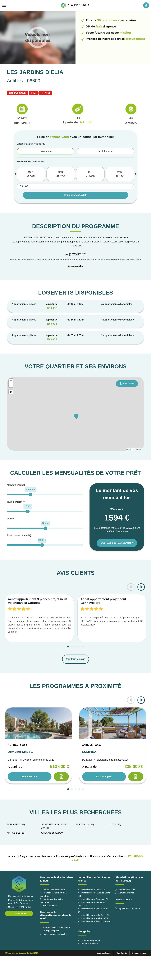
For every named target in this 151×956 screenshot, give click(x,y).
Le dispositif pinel (51, 930)
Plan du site (121, 953)
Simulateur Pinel (126, 893)
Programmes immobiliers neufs (36, 856)
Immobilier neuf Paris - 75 (92, 889)
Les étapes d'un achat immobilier (51, 901)
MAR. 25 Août (31, 174)
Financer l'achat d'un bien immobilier (53, 894)
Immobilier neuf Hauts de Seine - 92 (94, 894)
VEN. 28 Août (120, 174)
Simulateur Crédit (126, 889)
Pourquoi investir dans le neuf (56, 927)
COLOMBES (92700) (52, 833)
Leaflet (128, 449)
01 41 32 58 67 (19, 913)
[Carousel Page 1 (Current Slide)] (68, 646)
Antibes (119, 856)
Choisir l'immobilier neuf (54, 889)
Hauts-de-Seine (50, 905)
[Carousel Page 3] (75, 646)
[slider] (30, 494)
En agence (46, 151)
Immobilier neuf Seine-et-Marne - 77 (94, 923)
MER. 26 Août (60, 174)
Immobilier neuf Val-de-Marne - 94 (94, 910)
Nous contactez (104, 953)
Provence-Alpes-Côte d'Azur (71, 856)
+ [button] (11, 381)
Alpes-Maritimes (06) (100, 856)
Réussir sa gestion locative (55, 934)
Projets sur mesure (89, 943)
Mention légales (139, 953)
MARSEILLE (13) (16, 833)
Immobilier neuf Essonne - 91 (94, 899)
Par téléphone (105, 151)
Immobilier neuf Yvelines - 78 (94, 918)
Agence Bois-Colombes (129, 908)
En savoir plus (30, 776)
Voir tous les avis (75, 659)
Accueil (12, 856)
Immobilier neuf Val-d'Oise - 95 (95, 915)
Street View (128, 383)
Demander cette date (75, 195)
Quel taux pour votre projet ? (117, 543)
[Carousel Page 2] (72, 646)
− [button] (11, 385)
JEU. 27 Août (90, 174)
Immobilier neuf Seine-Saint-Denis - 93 (92, 904)
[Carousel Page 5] (83, 646)
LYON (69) (115, 824)
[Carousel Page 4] (79, 646)
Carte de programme (90, 940)
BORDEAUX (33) (85, 824)
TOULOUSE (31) (16, 824)
